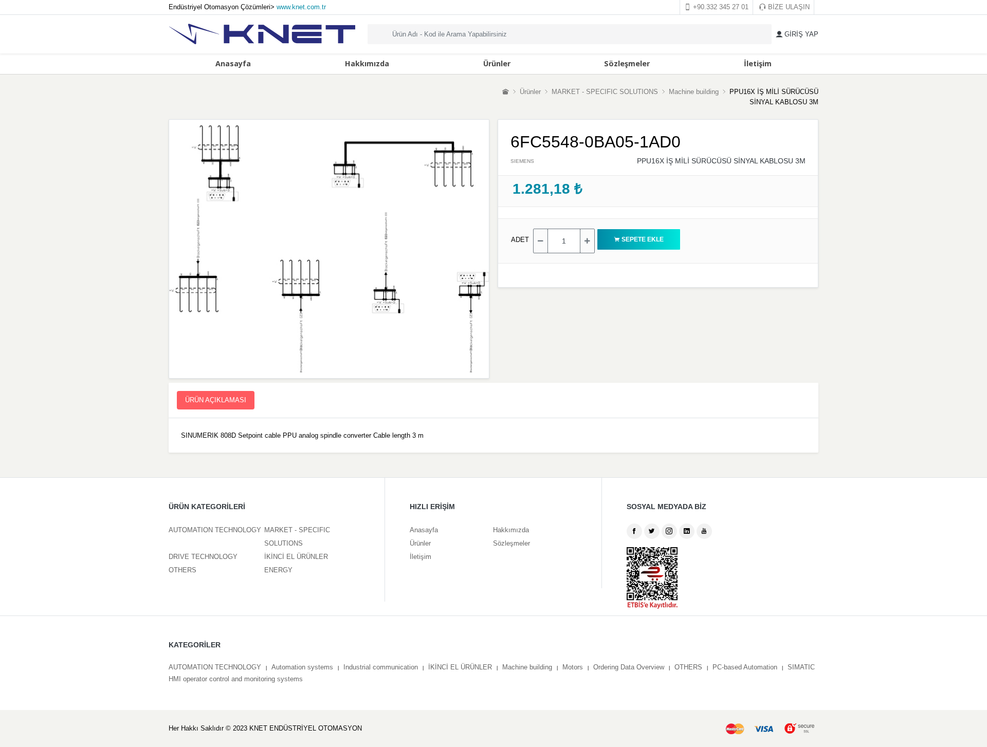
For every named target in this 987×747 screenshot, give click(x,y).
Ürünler (496, 63)
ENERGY (278, 570)
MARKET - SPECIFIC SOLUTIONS (605, 92)
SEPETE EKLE (645, 239)
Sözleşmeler (627, 63)
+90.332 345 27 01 (719, 7)
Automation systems (302, 667)
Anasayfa (233, 63)
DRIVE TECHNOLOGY (203, 557)
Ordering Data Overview (628, 667)
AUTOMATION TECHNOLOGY (215, 530)
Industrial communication (380, 667)
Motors (572, 667)
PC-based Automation (744, 667)
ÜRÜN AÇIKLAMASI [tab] (215, 400)
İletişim (758, 63)
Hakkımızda (367, 63)
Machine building (694, 92)
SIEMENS (522, 161)
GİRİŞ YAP (800, 34)
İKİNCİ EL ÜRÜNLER (296, 557)
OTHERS (182, 570)
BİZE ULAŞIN (788, 7)
